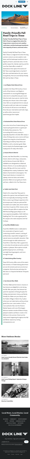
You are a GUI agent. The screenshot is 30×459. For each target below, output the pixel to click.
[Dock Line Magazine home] (15, 6)
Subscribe (21, 1)
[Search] (16, 2)
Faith (6, 421)
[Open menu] (27, 2)
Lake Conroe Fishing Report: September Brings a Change (14, 379)
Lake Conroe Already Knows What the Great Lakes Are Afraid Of (14, 358)
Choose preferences (18, 444)
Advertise (17, 454)
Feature (12, 421)
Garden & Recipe (20, 421)
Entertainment (22, 419)
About (8, 454)
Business (5, 419)
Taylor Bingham (15, 27)
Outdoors (4, 27)
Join (26, 441)
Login (21, 454)
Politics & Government (15, 425)
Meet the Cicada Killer (7, 401)
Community (13, 419)
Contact (12, 454)
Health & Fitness (11, 423)
